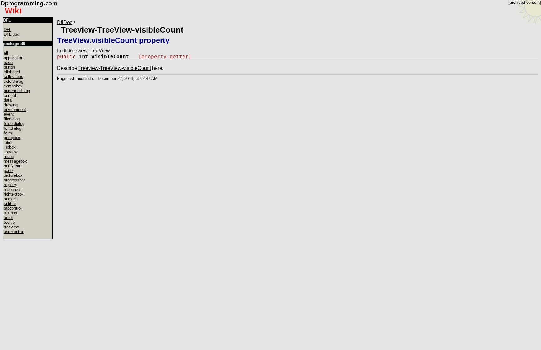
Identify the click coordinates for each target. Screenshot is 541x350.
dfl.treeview (74, 50)
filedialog (12, 119)
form (8, 133)
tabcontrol (13, 208)
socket (10, 198)
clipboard (12, 72)
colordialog (13, 81)
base (8, 62)
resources (13, 189)
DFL (7, 29)
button (9, 67)
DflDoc (64, 22)
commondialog (17, 90)
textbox (10, 213)
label (8, 142)
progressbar (14, 180)
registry (10, 184)
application (13, 57)
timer (8, 217)
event (9, 114)
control (10, 95)
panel (8, 170)
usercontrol (14, 231)
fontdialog (12, 128)
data (8, 100)
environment (15, 109)
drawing (11, 104)
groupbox (12, 137)
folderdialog (14, 123)
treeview (11, 227)
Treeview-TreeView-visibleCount (122, 29)
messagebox (15, 161)
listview (10, 151)
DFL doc (11, 34)
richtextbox (14, 194)
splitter (10, 203)
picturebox (13, 175)
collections (13, 76)
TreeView (99, 50)
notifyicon (12, 166)
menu (9, 156)
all (6, 53)
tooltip (9, 222)
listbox (10, 147)
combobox (13, 86)
